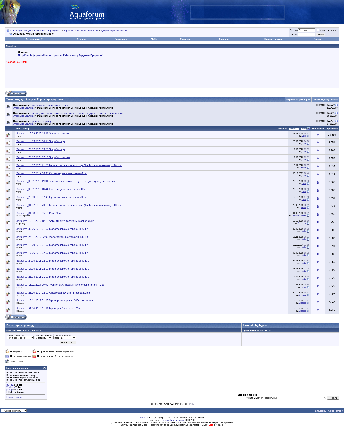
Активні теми (33, 39)
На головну (320, 411)
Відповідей (318, 128)
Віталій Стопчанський (173, 420)
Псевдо (294, 30)
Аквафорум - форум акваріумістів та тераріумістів (35, 30)
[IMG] (9, 389)
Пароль (294, 34)
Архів (331, 411)
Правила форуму (15, 397)
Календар (224, 39)
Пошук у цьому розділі (325, 99)
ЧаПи (154, 39)
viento (19, 168)
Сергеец (20, 223)
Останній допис (298, 128)
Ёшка (19, 287)
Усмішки (10, 387)
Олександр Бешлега (23, 108)
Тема (18, 128)
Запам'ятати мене (329, 30)
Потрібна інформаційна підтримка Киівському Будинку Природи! (60, 55)
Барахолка (69, 30)
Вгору (339, 411)
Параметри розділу (296, 99)
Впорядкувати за (43, 335)
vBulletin (144, 417)
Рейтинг (282, 128)
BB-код (9, 385)
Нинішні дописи (273, 39)
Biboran (20, 303)
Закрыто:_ (43, 133)
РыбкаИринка (23, 216)
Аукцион (81, 39)
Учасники (185, 39)
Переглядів (332, 128)
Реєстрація (121, 39)
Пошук (317, 39)
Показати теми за (62, 335)
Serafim (20, 295)
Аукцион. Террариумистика (114, 30)
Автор (26, 128)
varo (18, 136)
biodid (19, 231)
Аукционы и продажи (87, 30)
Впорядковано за (15, 335)
